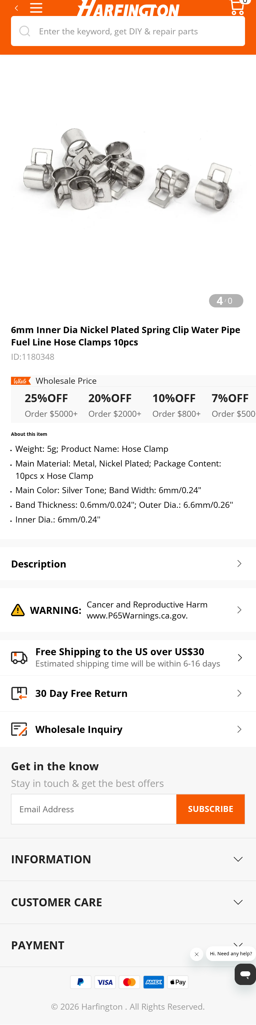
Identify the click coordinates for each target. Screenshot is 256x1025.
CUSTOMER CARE (56, 902)
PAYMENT (37, 945)
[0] (237, 13)
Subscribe (210, 808)
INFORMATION (51, 859)
